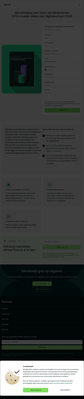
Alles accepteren (35, 390)
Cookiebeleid (68, 383)
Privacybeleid (56, 383)
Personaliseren (65, 390)
